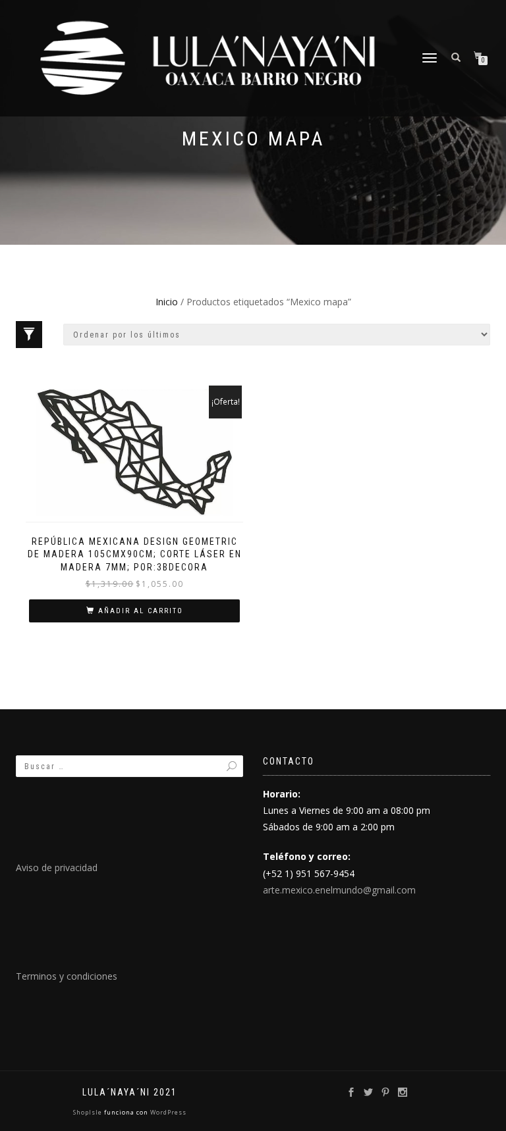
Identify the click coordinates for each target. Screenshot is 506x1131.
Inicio (166, 301)
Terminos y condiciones (66, 976)
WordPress (167, 1112)
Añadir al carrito (140, 611)
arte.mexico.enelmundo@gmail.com (339, 890)
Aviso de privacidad (57, 867)
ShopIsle (88, 1112)
